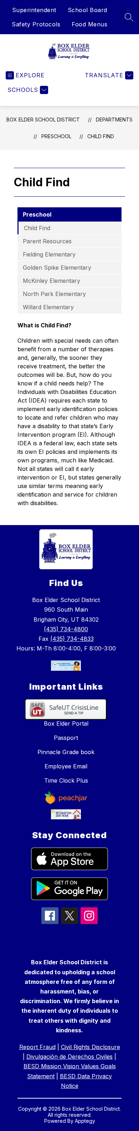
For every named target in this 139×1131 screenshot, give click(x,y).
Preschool (56, 136)
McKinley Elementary (51, 280)
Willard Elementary (48, 307)
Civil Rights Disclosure (90, 1046)
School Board (87, 10)
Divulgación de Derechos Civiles (69, 1056)
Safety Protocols (36, 24)
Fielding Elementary (49, 254)
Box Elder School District (43, 119)
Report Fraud (37, 1046)
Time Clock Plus (66, 780)
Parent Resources (47, 241)
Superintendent (34, 10)
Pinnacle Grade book (65, 752)
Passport (66, 737)
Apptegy (85, 1121)
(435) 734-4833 (72, 638)
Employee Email (66, 766)
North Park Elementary (54, 293)
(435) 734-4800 (66, 629)
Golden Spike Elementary (57, 267)
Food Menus (89, 24)
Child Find (100, 136)
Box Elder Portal (66, 723)
